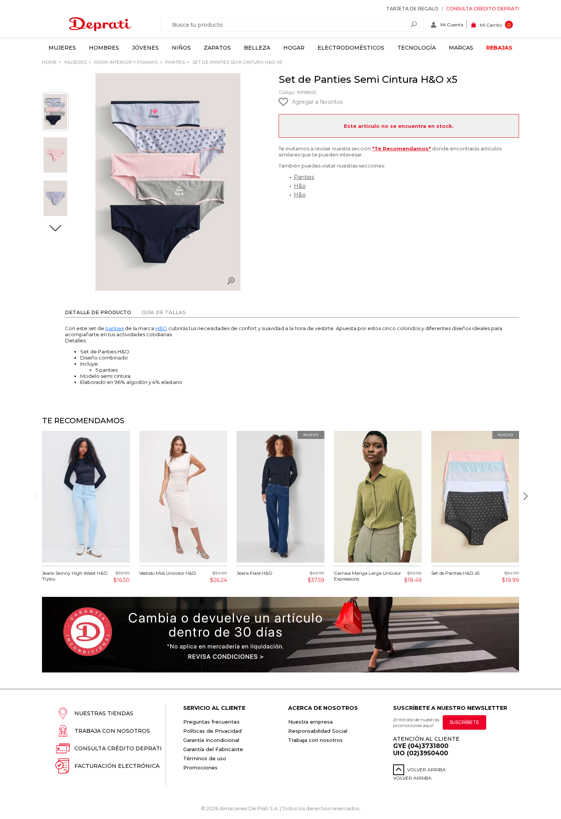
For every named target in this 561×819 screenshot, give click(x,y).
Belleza (257, 47)
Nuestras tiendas (103, 713)
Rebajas (499, 47)
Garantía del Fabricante (213, 749)
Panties (174, 62)
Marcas (461, 47)
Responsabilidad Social (317, 731)
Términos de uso (204, 758)
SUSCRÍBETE (464, 722)
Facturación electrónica (117, 766)
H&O (161, 328)
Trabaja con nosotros (112, 730)
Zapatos (217, 47)
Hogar (294, 47)
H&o (300, 185)
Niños (181, 47)
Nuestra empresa (310, 722)
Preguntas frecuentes (211, 722)
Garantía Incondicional (211, 740)
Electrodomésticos (351, 47)
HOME (49, 62)
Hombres (104, 47)
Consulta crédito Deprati (482, 8)
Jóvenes (145, 47)
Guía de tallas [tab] (164, 312)
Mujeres (62, 47)
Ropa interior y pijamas (125, 62)
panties (114, 328)
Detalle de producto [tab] (98, 312)
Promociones (200, 767)
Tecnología (416, 47)
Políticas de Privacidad (212, 731)
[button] (55, 229)
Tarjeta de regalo (412, 8)
